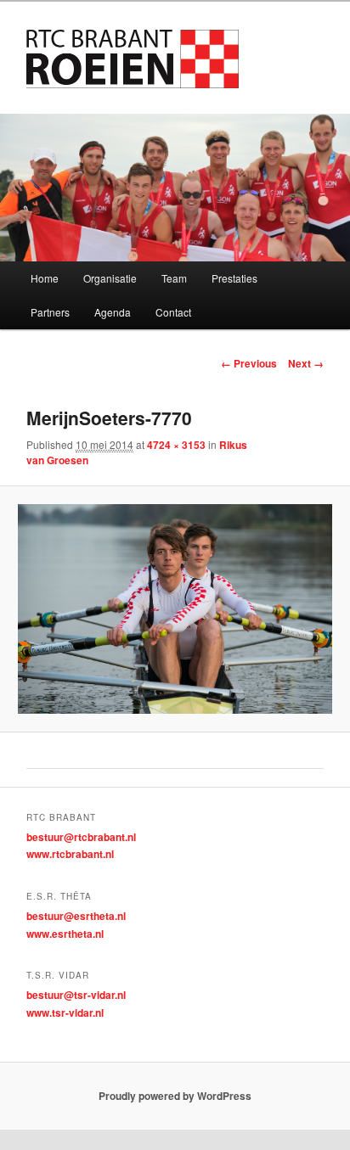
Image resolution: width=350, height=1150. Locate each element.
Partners (50, 312)
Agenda (112, 312)
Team (174, 278)
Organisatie (110, 278)
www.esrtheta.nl (65, 933)
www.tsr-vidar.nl (65, 1012)
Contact (173, 312)
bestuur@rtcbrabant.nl (81, 836)
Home (45, 278)
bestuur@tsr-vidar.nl (76, 994)
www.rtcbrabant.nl (70, 853)
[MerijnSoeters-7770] (174, 609)
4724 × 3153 (176, 444)
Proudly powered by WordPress (175, 1095)
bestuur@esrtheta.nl (76, 915)
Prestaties (234, 278)
